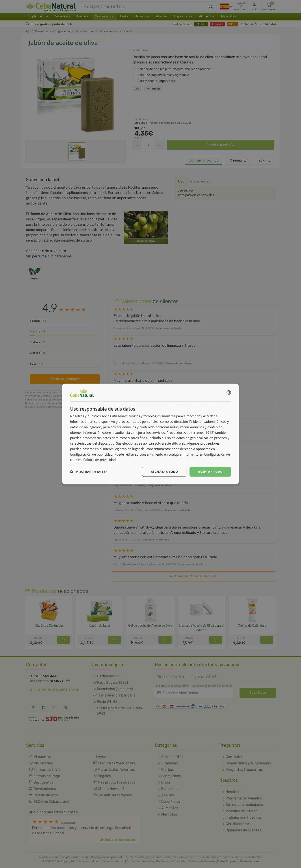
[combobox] (229, 392)
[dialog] (150, 434)
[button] (88, 471)
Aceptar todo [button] (210, 471)
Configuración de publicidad (91, 454)
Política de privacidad (99, 459)
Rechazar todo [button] (164, 471)
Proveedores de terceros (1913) (190, 432)
